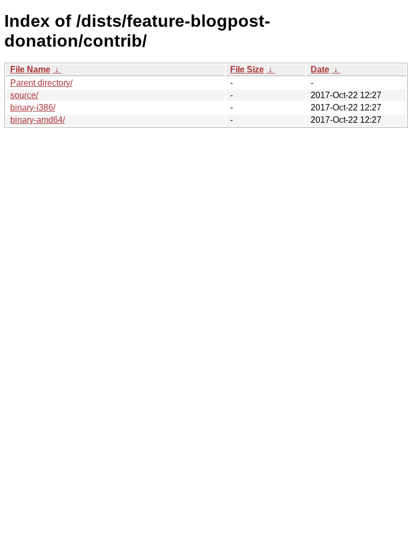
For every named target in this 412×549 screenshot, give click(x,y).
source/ (24, 95)
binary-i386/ (32, 107)
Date (320, 69)
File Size (247, 69)
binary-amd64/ (37, 119)
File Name (30, 69)
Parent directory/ (41, 82)
